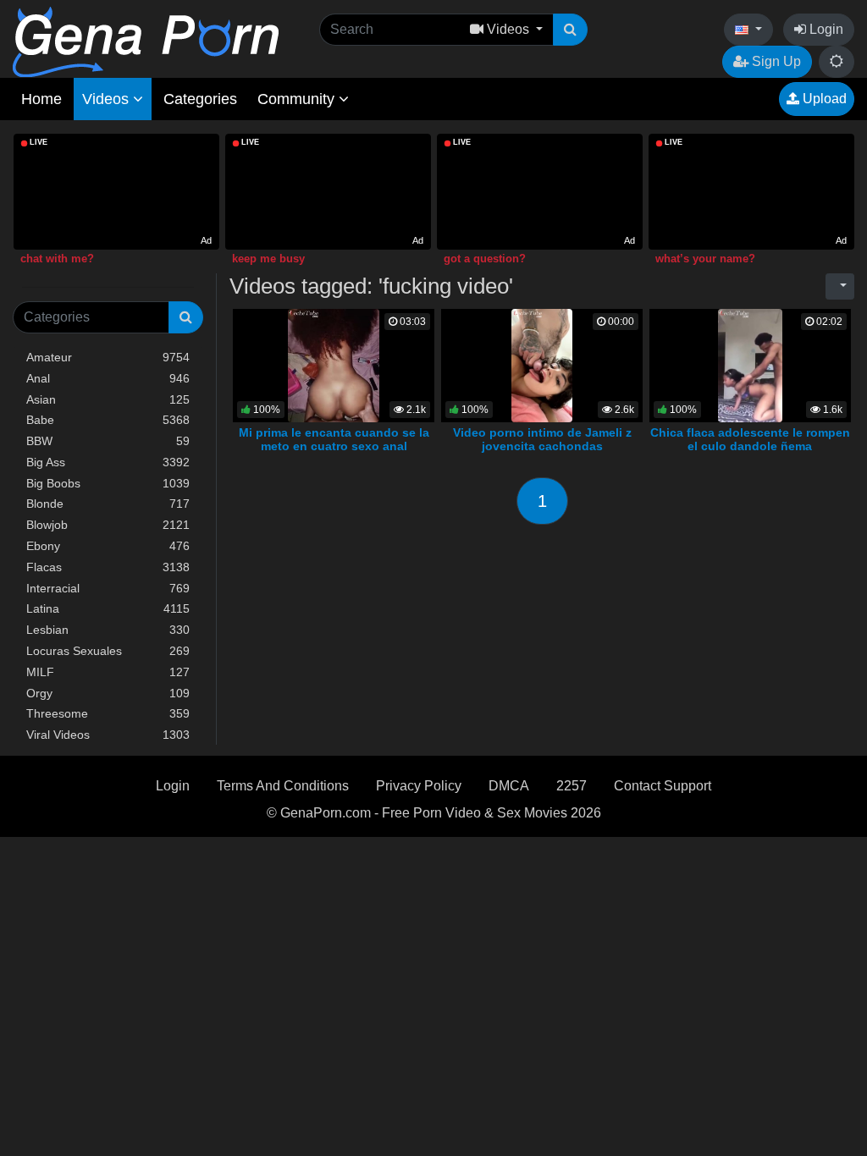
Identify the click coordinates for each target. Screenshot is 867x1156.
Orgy (108, 693)
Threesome (108, 713)
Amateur (108, 357)
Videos (107, 99)
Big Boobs (108, 483)
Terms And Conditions (283, 786)
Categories (200, 99)
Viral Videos (108, 734)
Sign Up (774, 61)
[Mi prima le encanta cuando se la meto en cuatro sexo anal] (333, 364)
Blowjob (108, 524)
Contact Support (662, 786)
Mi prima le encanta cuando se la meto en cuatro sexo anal (334, 439)
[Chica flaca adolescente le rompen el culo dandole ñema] (749, 364)
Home (41, 99)
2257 (571, 786)
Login (824, 29)
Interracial (108, 588)
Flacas (108, 567)
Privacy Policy (418, 786)
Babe (108, 420)
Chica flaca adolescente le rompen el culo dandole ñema (750, 439)
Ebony (108, 546)
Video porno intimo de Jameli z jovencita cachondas (542, 439)
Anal (108, 378)
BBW (108, 441)
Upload (823, 98)
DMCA (509, 786)
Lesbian (108, 629)
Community (298, 99)
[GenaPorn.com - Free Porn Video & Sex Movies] (146, 41)
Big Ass (108, 462)
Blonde (108, 503)
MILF (108, 672)
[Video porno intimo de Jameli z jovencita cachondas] (541, 364)
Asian (108, 399)
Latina (108, 608)
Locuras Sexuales (108, 651)
